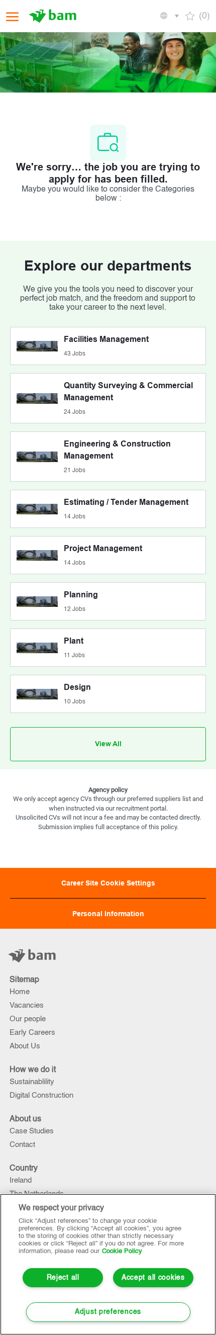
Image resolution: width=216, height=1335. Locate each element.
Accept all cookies (153, 1277)
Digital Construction (41, 1095)
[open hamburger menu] (12, 16)
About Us (25, 1046)
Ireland (21, 1180)
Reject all (63, 1277)
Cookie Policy (122, 1251)
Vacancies (27, 1005)
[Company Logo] (54, 16)
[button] (168, 16)
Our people (28, 1019)
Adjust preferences (108, 1311)
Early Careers (32, 1032)
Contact (22, 1144)
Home (20, 992)
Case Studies (32, 1131)
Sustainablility (32, 1082)
